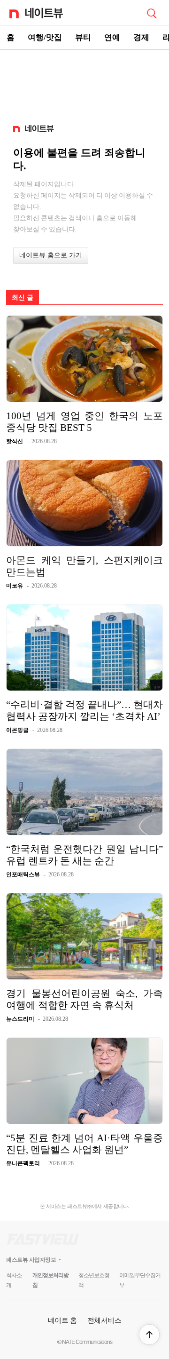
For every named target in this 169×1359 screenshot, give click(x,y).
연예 (112, 37)
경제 (141, 37)
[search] (152, 13)
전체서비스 (104, 1320)
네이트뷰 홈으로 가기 (50, 255)
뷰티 (83, 37)
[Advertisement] (84, 82)
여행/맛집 (45, 37)
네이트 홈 (62, 1320)
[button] (149, 1334)
